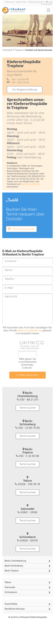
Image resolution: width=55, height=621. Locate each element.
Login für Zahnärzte (47, 3)
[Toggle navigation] (48, 10)
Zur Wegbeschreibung (24, 89)
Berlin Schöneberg (14, 565)
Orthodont (7, 50)
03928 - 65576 (28, 540)
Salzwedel (10, 587)
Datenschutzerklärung (29, 330)
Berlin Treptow (12, 570)
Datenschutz (21, 2)
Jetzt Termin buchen (22, 228)
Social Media (11, 604)
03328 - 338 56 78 (28, 484)
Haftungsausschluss (36, 2)
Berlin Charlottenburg (15, 561)
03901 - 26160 (28, 512)
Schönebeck (11, 592)
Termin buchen (27, 407)
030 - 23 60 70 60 (28, 427)
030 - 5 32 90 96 (19, 79)
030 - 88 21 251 (28, 399)
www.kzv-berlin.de (30, 184)
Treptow (19, 50)
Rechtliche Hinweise (15, 609)
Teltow (8, 582)
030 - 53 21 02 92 (19, 82)
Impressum (9, 2)
